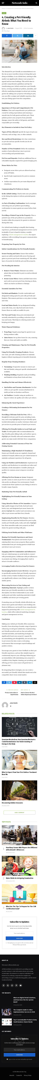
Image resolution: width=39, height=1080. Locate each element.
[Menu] (3, 3)
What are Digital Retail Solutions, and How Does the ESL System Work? (24, 1000)
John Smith (10, 28)
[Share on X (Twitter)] (17, 35)
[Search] (36, 3)
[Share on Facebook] (7, 35)
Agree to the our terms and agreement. (20, 1059)
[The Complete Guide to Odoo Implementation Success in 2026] (7, 1012)
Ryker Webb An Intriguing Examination (19, 878)
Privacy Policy (16, 944)
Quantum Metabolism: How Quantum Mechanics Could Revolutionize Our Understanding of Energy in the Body (19, 741)
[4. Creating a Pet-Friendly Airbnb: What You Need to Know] (19, 51)
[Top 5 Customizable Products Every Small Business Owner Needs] (7, 1022)
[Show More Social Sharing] (35, 35)
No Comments (29, 28)
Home (3, 8)
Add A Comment (19, 812)
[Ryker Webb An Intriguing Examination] (19, 866)
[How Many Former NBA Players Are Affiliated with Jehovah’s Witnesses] (19, 835)
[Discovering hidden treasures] (19, 790)
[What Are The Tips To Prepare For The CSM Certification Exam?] (19, 894)
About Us (11, 1075)
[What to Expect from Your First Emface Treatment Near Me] (19, 760)
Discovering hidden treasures (12, 803)
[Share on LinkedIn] (28, 35)
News (4, 13)
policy (24, 1059)
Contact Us (19, 1075)
